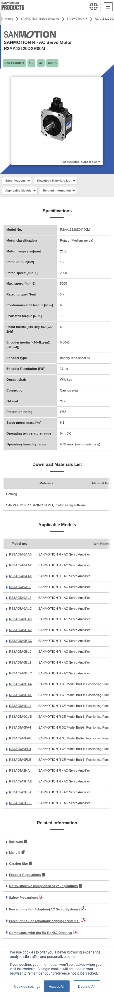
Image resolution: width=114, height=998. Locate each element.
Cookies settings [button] (27, 986)
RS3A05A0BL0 (20, 651)
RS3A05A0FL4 (20, 749)
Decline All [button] (86, 986)
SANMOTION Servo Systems (39, 18)
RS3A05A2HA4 (20, 770)
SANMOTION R (77, 18)
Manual (14, 852)
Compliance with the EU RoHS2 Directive (40, 932)
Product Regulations (25, 874)
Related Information (57, 190)
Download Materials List (54, 180)
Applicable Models (18, 190)
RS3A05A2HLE (20, 803)
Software (16, 841)
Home (9, 18)
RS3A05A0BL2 (20, 662)
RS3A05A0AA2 (20, 565)
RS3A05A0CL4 (20, 706)
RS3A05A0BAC (20, 640)
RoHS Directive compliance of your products (43, 886)
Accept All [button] (57, 986)
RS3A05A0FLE (20, 759)
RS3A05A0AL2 (20, 597)
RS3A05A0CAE (20, 695)
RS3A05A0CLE (20, 716)
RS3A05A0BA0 (20, 619)
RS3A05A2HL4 (20, 792)
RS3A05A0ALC (20, 608)
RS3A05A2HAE (20, 781)
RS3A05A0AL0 (20, 587)
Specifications (15, 180)
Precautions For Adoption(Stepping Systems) (44, 921)
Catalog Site (18, 863)
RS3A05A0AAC (20, 576)
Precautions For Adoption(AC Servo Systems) (44, 909)
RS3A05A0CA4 (20, 684)
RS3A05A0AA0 (20, 554)
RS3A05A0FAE (20, 738)
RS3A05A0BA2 (20, 630)
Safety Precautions (23, 897)
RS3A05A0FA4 (20, 727)
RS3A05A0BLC (20, 673)
